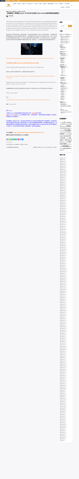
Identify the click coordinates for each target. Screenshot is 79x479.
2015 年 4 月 (62, 378)
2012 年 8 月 (62, 430)
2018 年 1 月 (62, 325)
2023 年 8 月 (62, 216)
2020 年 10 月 (62, 271)
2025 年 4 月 (62, 183)
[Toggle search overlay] (71, 5)
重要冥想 (44, 3)
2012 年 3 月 (62, 438)
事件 (65, 122)
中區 (62, 71)
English (61, 109)
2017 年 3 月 (62, 341)
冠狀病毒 (66, 124)
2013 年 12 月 (62, 404)
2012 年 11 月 (62, 425)
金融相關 (62, 91)
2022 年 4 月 (62, 242)
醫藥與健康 (63, 86)
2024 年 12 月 (62, 190)
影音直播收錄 (62, 57)
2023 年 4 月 (62, 222)
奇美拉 (68, 126)
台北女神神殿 (66, 3)
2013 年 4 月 (62, 417)
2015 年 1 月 (62, 383)
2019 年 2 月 (62, 304)
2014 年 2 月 (62, 401)
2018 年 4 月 (62, 320)
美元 (64, 140)
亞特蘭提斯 (68, 122)
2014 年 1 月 (62, 403)
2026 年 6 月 (62, 161)
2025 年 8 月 (62, 177)
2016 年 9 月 (62, 351)
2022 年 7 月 (62, 237)
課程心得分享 (63, 47)
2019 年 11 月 (62, 289)
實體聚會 (61, 3)
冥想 (70, 124)
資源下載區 (68, 7)
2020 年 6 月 (62, 278)
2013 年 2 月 (62, 420)
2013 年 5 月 (62, 416)
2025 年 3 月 (62, 185)
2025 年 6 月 (62, 180)
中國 (62, 122)
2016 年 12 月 (62, 346)
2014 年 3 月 (62, 399)
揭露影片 (62, 60)
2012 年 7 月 (62, 432)
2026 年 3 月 (62, 166)
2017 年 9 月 (62, 331)
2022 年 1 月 (62, 247)
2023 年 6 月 (62, 219)
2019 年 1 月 (62, 305)
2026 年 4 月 (62, 164)
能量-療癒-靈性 (63, 88)
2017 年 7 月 (62, 334)
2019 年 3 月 (62, 302)
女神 (61, 128)
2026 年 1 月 (62, 169)
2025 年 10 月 (62, 174)
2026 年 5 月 (62, 162)
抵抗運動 (67, 130)
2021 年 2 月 (62, 265)
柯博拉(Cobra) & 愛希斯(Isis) (27, 3)
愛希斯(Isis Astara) (64, 39)
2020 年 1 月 (62, 286)
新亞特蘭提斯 (68, 132)
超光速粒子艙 (63, 102)
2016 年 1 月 (62, 364)
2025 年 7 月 (62, 179)
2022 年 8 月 (62, 235)
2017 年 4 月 (62, 339)
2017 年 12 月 (62, 326)
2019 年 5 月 (62, 299)
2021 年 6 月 (62, 258)
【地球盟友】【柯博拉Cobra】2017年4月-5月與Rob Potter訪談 (44, 147)
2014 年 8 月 (62, 391)
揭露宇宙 (62, 97)
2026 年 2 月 (62, 167)
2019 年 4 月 (62, 300)
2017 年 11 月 (62, 328)
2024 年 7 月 (62, 198)
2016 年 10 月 (62, 349)
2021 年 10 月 (62, 252)
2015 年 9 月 (62, 370)
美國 (66, 140)
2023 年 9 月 (62, 214)
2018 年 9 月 (62, 312)
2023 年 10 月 (62, 213)
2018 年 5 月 (62, 318)
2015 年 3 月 (62, 380)
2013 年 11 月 (62, 406)
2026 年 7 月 (62, 159)
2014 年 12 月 (62, 385)
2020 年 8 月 (62, 274)
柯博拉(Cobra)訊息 (21, 11)
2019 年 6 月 (62, 297)
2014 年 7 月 (62, 393)
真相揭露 (65, 136)
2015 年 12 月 (62, 365)
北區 (62, 69)
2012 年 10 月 (62, 427)
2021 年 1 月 (62, 266)
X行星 (60, 122)
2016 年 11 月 (62, 347)
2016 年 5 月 (62, 357)
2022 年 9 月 (62, 234)
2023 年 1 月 (62, 227)
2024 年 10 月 (62, 193)
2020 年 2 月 (62, 284)
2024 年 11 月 (62, 192)
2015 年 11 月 (62, 367)
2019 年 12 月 (62, 287)
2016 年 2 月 (62, 362)
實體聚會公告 (63, 75)
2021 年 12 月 (62, 248)
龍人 (64, 150)
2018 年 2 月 (62, 323)
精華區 (40, 3)
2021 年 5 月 (62, 260)
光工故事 (62, 84)
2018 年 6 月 (62, 317)
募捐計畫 (62, 7)
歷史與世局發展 (63, 83)
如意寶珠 (64, 128)
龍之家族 (61, 150)
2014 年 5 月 (62, 396)
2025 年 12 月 (62, 170)
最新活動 (14, 3)
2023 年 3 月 (62, 224)
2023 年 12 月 (62, 209)
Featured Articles (64, 110)
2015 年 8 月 (62, 372)
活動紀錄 (62, 78)
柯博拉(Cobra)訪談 (64, 41)
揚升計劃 (62, 99)
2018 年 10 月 (62, 310)
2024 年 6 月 (62, 200)
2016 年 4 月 (62, 359)
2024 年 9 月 (62, 195)
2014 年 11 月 (62, 386)
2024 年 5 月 (62, 201)
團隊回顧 (62, 62)
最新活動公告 (62, 51)
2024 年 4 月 (62, 203)
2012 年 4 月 (62, 437)
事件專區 (19, 3)
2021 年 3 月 (62, 263)
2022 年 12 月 (62, 229)
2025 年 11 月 (62, 172)
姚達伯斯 (68, 128)
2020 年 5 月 (62, 279)
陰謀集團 (65, 146)
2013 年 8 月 (62, 411)
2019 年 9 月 (62, 292)
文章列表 (36, 3)
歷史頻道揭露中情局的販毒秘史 (13, 147)
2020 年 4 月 (62, 281)
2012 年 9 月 (62, 429)
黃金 (70, 148)
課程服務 (61, 46)
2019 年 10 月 (62, 291)
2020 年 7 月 (62, 276)
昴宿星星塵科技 (63, 104)
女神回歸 (62, 96)
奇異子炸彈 (64, 126)
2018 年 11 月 (62, 308)
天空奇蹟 (62, 94)
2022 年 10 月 (62, 232)
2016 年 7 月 (62, 354)
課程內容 (62, 49)
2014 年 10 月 (62, 388)
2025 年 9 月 (62, 175)
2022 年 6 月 (62, 239)
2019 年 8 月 (62, 294)
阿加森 (68, 144)
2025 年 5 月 (62, 182)
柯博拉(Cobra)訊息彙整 (65, 36)
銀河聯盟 (64, 144)
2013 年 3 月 (62, 419)
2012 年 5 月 (62, 435)
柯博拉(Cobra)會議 (64, 42)
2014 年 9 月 (62, 390)
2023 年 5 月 (62, 221)
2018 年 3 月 (62, 321)
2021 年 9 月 (62, 253)
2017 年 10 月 (62, 330)
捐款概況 (61, 44)
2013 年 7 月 (62, 412)
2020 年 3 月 (62, 282)
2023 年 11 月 (62, 211)
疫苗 (62, 136)
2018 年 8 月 (62, 313)
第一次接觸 (67, 138)
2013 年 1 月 (62, 422)
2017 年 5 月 (62, 338)
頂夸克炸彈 (66, 148)
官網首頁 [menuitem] (2, 0)
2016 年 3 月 (62, 360)
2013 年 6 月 (62, 414)
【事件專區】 (62, 64)
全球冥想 (63, 124)
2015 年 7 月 (62, 373)
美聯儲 (69, 140)
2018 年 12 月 (62, 307)
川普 (62, 130)
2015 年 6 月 (62, 375)
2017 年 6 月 (62, 336)
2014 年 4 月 (62, 398)
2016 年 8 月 (62, 352)
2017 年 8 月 (62, 333)
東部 (62, 72)
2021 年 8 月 (62, 255)
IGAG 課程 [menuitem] (7, 0)
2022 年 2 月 (62, 245)
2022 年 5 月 (62, 240)
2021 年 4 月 (62, 261)
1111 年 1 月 (62, 440)
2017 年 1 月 (62, 344)
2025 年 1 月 (62, 188)
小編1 (12, 15)
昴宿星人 (62, 134)
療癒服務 (61, 101)
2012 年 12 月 (62, 424)
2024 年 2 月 (62, 206)
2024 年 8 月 (62, 196)
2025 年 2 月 (62, 187)
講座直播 (62, 58)
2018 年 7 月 (62, 315)
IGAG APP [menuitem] (13, 0)
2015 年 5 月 (62, 377)
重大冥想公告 (63, 55)
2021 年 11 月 (62, 250)
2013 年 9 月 (62, 409)
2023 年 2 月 (62, 226)
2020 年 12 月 (62, 268)
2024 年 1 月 (62, 208)
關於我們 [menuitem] (18, 0)
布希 (63, 130)
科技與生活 (63, 89)
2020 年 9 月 (62, 273)
